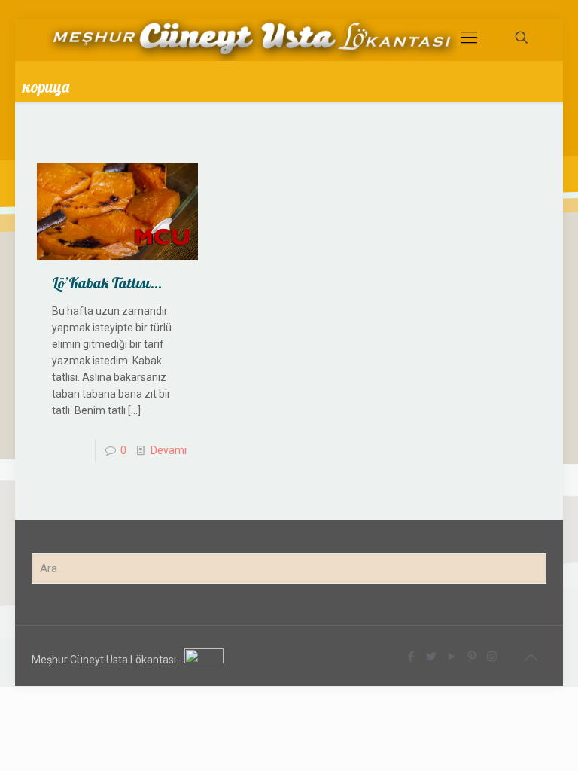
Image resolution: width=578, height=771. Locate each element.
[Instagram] (492, 656)
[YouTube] (451, 656)
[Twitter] (431, 656)
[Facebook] (410, 656)
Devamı (169, 450)
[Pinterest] (471, 656)
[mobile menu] (469, 37)
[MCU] (252, 38)
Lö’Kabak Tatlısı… (107, 282)
